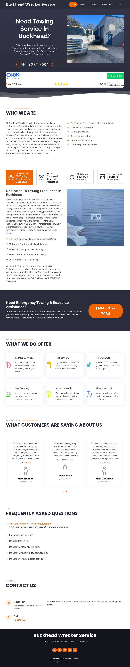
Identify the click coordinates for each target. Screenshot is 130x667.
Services (93, 4)
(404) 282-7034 (34, 64)
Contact (119, 4)
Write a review (115, 76)
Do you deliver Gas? (19, 540)
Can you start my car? (21, 534)
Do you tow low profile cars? (24, 546)
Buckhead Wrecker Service (30, 4)
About (82, 4)
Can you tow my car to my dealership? (30, 523)
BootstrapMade (70, 662)
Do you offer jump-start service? (26, 558)
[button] (63, 491)
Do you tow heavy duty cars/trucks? (28, 552)
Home (73, 4)
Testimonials (106, 4)
